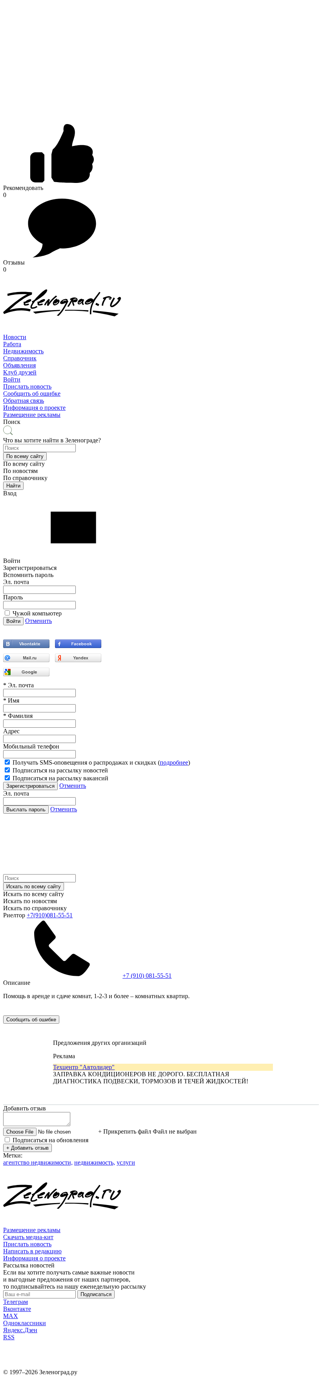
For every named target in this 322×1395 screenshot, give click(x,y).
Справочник (20, 358)
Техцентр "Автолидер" (84, 1067)
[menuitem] (161, 337)
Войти (11, 379)
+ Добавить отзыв (27, 1148)
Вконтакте (17, 1309)
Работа (12, 344)
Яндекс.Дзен (20, 1330)
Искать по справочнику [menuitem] (35, 908)
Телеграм (15, 1301)
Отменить (38, 620)
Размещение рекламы (31, 414)
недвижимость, (94, 1162)
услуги (126, 1162)
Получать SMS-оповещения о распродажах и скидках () (101, 762)
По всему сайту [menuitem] (24, 463)
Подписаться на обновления (50, 1140)
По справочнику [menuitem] (25, 478)
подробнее (174, 762)
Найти (13, 486)
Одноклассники (24, 1323)
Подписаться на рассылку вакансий (60, 778)
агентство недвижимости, (38, 1162)
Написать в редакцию (32, 1251)
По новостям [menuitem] (20, 470)
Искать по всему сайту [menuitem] (33, 894)
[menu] (161, 358)
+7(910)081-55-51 (50, 915)
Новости (14, 337)
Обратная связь (23, 400)
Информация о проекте (34, 407)
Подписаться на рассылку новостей (60, 770)
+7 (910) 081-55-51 (147, 975)
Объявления (19, 365)
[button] (25, 456)
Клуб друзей (20, 372)
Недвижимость (23, 351)
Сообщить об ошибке (31, 393)
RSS (9, 1337)
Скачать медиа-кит (28, 1237)
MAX (10, 1316)
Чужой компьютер (37, 613)
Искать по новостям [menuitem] (30, 901)
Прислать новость (27, 386)
